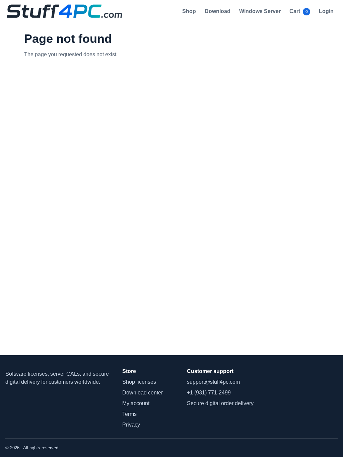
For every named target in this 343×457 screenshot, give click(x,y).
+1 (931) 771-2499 (209, 392)
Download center (142, 392)
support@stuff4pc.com (213, 382)
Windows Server (260, 11)
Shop (189, 11)
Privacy (131, 425)
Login (326, 11)
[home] (66, 11)
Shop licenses (139, 382)
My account (135, 403)
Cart (298, 11)
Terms (129, 414)
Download (217, 11)
